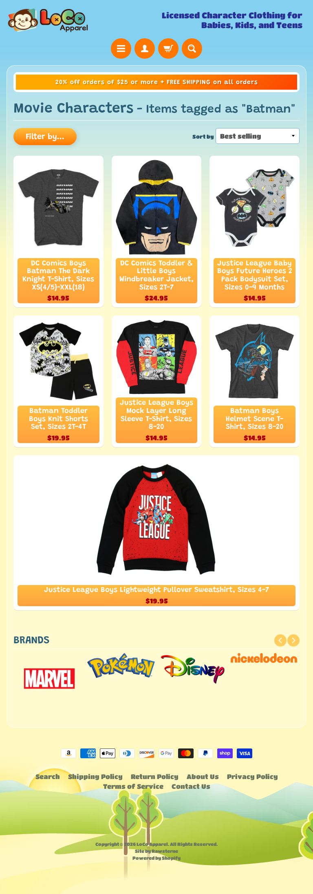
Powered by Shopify (156, 858)
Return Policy (155, 776)
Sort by (203, 136)
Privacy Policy (252, 776)
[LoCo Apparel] (81, 20)
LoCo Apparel (152, 844)
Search (47, 776)
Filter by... (45, 137)
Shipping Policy (95, 776)
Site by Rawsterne (156, 851)
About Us (203, 776)
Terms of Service (133, 786)
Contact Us (191, 786)
